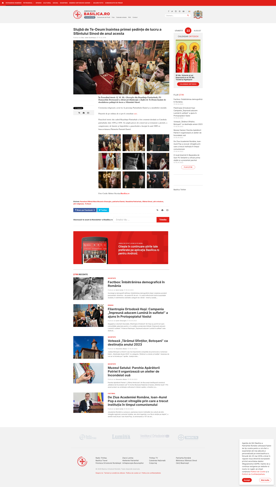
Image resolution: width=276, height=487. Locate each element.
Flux (179, 95)
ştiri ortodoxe (158, 201)
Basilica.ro (97, 14)
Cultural (47, 3)
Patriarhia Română (14, 3)
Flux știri (188, 167)
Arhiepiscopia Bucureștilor (133, 463)
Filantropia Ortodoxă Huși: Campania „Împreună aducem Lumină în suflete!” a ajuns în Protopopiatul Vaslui (138, 312)
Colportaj (153, 463)
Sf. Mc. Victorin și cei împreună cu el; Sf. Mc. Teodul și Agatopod (185, 77)
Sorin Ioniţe (119, 290)
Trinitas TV (153, 458)
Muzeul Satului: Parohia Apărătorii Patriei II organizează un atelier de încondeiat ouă (134, 371)
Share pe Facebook (85, 210)
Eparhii (39, 3)
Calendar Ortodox (188, 84)
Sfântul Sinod (147, 201)
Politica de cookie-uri (133, 473)
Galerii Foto (98, 3)
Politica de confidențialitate (151, 473)
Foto (113, 17)
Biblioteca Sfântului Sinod (186, 460)
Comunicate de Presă (114, 3)
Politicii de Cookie (258, 471)
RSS (129, 17)
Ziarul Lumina (127, 458)
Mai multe (265, 480)
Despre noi (99, 473)
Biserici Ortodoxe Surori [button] (80, 3)
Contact (135, 17)
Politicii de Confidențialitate (253, 474)
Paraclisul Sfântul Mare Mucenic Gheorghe (95, 201)
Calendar (188, 36)
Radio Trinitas (101, 458)
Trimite (163, 219)
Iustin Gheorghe (121, 321)
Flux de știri (89, 17)
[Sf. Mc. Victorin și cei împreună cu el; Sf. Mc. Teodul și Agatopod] (188, 56)
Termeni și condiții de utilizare (114, 473)
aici (135, 113)
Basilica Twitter (180, 189)
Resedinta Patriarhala (133, 201)
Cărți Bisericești (182, 463)
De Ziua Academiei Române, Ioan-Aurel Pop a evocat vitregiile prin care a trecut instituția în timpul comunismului (138, 401)
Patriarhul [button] (28, 3)
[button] (273, 3)
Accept (247, 480)
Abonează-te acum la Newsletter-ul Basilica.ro (93, 220)
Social (55, 3)
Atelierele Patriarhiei (130, 460)
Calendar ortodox (121, 17)
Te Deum (88, 204)
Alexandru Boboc (121, 349)
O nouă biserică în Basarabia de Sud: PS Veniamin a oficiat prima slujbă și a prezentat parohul (187, 157)
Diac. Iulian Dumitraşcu (88, 37)
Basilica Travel (101, 460)
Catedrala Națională (157, 460)
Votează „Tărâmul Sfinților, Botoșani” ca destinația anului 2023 (138, 342)
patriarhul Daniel (118, 201)
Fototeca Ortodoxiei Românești (108, 463)
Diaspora (64, 3)
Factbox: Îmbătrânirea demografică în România (136, 284)
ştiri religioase (78, 204)
